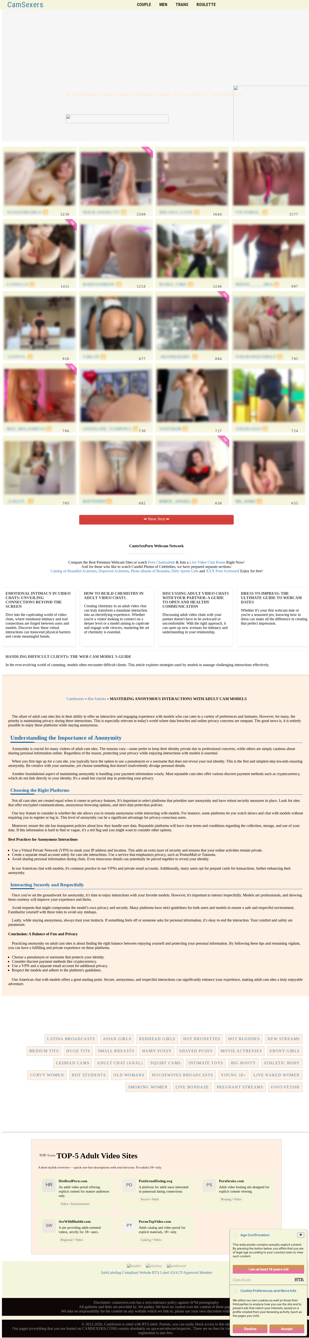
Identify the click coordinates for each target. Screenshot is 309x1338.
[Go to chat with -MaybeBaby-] (192, 352)
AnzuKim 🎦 (173, 429)
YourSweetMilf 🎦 (259, 357)
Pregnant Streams (240, 1087)
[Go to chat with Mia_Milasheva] (39, 424)
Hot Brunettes (201, 1039)
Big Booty (243, 1063)
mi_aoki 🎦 (249, 501)
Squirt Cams (165, 1063)
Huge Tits (78, 1051)
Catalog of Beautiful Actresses (73, 571)
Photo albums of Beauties (150, 571)
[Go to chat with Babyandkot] (116, 280)
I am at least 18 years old (268, 1269)
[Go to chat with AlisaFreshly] (39, 208)
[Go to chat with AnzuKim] (192, 424)
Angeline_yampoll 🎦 (110, 429)
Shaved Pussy (196, 1051)
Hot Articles (97, 699)
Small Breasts (116, 1051)
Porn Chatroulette (161, 562)
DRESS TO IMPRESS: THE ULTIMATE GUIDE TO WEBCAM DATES (271, 597)
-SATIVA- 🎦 (20, 357)
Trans (182, 4)
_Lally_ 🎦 (20, 501)
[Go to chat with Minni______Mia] (268, 280)
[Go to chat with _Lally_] (39, 497)
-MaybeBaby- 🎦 (178, 357)
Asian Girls (117, 1039)
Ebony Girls (285, 1051)
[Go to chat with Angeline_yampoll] (116, 424)
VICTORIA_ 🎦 (252, 212)
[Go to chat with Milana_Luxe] (192, 208)
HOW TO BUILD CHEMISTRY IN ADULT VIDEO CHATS (114, 595)
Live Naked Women (276, 1075)
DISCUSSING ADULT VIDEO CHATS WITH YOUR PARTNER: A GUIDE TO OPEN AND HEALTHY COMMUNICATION (195, 599)
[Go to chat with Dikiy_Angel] (192, 497)
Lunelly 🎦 (21, 284)
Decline (250, 1329)
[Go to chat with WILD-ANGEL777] (116, 208)
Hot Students (89, 1075)
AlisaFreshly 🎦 (27, 212)
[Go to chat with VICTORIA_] (268, 208)
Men (163, 4)
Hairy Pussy (157, 1051)
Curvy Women (47, 1075)
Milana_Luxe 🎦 (179, 212)
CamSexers (25, 4)
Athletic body (282, 1063)
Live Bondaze (192, 1087)
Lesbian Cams (72, 1063)
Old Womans (128, 1075)
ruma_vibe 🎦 (176, 284)
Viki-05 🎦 (94, 357)
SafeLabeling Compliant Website (126, 1272)
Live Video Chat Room (207, 562)
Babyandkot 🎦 (102, 284)
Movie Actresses (241, 1051)
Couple (144, 4)
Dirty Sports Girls (184, 571)
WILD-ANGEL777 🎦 (104, 212)
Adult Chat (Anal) (120, 1063)
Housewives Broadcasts (182, 1075)
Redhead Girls (157, 1039)
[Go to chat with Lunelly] (39, 280)
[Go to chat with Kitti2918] (116, 497)
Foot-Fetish (285, 1087)
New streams (283, 1039)
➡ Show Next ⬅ (156, 519)
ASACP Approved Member (191, 1272)
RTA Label (160, 1272)
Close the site (242, 1279)
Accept (287, 1329)
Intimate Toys (206, 1063)
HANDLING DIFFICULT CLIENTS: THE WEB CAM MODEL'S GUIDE (68, 657)
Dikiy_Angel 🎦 (178, 501)
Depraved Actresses (113, 571)
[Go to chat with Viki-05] (116, 352)
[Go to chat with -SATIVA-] (39, 352)
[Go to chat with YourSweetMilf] (268, 352)
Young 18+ (233, 1075)
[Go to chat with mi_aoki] (268, 497)
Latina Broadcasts (71, 1039)
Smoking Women (148, 1087)
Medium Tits (44, 1051)
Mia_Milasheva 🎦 (29, 429)
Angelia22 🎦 (252, 429)
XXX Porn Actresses (222, 571)
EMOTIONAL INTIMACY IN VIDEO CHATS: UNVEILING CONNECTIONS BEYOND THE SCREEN (38, 599)
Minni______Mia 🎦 (257, 284)
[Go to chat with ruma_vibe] (192, 280)
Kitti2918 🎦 (97, 501)
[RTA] (299, 1279)
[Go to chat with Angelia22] (268, 424)
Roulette (206, 4)
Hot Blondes (244, 1039)
